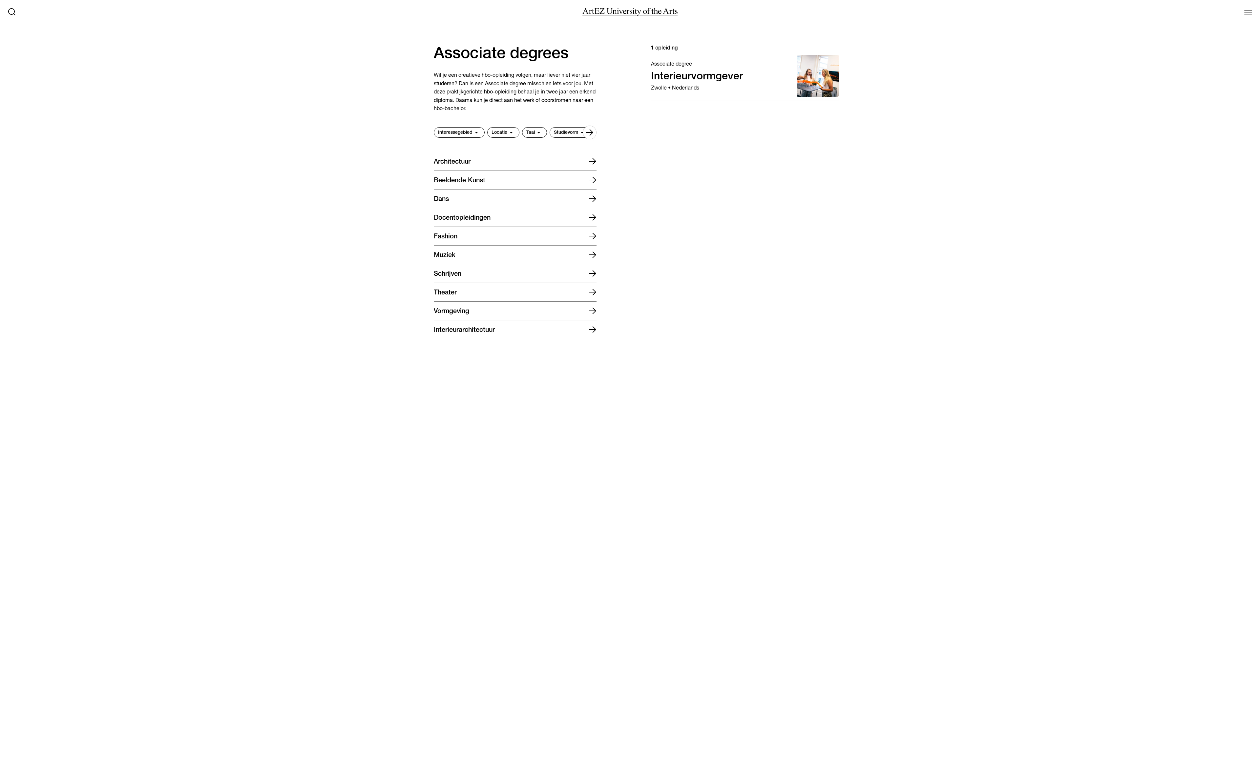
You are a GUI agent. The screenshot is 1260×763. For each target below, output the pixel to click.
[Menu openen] (1248, 12)
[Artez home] (630, 12)
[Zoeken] (12, 12)
